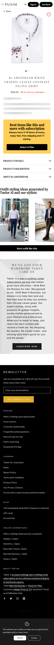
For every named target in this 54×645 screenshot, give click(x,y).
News (6, 467)
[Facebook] (4, 598)
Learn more (23, 632)
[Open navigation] (2, 4)
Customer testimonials (14, 426)
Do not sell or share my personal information (24, 492)
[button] (49, 14)
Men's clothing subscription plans (19, 416)
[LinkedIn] (24, 598)
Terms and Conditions (13, 477)
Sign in (33, 4)
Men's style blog (11, 441)
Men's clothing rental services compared (22, 533)
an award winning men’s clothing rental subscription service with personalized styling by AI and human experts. (26, 578)
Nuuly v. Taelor (10, 558)
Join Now (46, 4)
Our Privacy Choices (13, 487)
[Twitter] (11, 598)
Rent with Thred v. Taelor (15, 548)
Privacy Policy (10, 482)
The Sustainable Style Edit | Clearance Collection (26, 508)
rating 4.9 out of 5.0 (22, 589)
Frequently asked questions (16, 431)
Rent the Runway (17, 585)
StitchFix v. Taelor (11, 543)
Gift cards (8, 513)
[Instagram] (17, 598)
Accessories (9, 518)
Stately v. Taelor (10, 538)
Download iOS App (12, 446)
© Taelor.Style (27, 611)
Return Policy (9, 472)
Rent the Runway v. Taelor (15, 553)
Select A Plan (27, 147)
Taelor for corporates (13, 462)
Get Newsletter (18, 399)
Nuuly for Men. (35, 585)
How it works (9, 421)
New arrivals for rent (13, 436)
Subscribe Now (27, 346)
